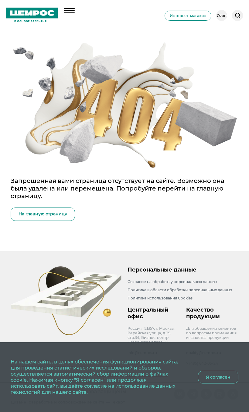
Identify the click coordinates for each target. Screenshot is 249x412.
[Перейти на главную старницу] (32, 15)
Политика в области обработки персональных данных (180, 290)
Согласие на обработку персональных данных (172, 281)
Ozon (222, 15)
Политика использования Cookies (160, 298)
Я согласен (218, 377)
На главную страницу (43, 214)
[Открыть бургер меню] (69, 10)
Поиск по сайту (237, 15)
